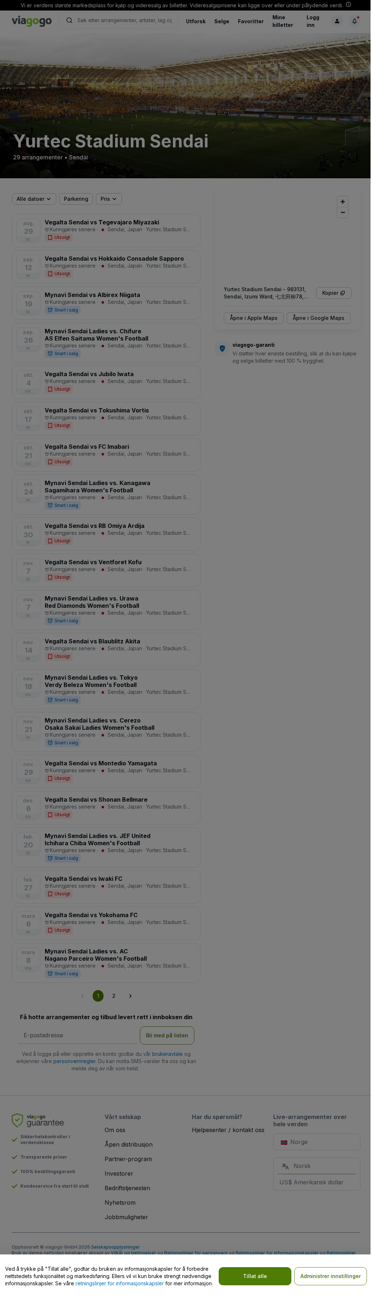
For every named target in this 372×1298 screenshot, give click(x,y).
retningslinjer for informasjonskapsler (120, 1283)
